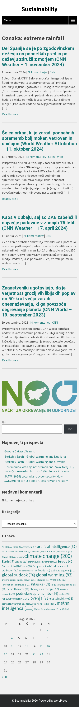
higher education (40, 580)
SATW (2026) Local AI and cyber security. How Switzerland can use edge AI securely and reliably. (36, 478)
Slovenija (38, 598)
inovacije (24, 584)
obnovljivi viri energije (44, 589)
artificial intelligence (57, 546)
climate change (48, 555)
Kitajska (40, 584)
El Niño (21, 561)
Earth (8, 561)
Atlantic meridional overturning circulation (23, 551)
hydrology (58, 579)
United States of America (46, 609)
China (7, 557)
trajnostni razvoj (44, 603)
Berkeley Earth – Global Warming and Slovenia (34, 462)
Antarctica (28, 547)
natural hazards (18, 589)
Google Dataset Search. (19, 451)
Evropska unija (42, 566)
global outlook (18, 575)
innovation (10, 584)
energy (33, 561)
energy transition (47, 561)
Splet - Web (55, 157)
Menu (7, 20)
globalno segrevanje (64, 570)
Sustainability (39, 9)
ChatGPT (66, 551)
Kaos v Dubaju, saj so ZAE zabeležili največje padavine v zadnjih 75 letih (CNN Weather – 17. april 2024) (39, 223)
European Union (11, 566)
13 (26, 646)
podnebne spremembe (37, 593)
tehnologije (25, 603)
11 (12, 646)
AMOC (15, 547)
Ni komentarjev (38, 72)
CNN (52, 72)
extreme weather (28, 570)
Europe (65, 561)
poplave (64, 594)
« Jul (5, 677)
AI (5, 547)
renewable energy (14, 598)
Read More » (10, 114)
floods (44, 570)
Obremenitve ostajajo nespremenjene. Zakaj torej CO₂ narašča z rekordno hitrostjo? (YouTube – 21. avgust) (39, 469)
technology (10, 603)
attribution (52, 551)
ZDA (64, 609)
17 (5, 654)
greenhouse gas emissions (16, 579)
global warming (54, 575)
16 (48, 646)
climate (18, 557)
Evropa (26, 566)
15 (41, 646)
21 (34, 654)
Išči (4, 422)
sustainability (61, 598)
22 (41, 654)
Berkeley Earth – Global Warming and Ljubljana (35, 457)
